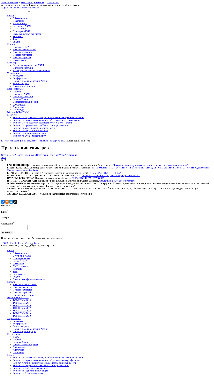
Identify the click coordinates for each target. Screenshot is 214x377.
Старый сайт (53, 2)
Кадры (16, 336)
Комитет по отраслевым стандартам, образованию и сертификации (46, 360)
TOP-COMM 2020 (22, 316)
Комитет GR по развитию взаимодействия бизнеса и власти (42, 122)
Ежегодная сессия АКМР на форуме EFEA (45, 140)
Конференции (20, 78)
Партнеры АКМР (21, 31)
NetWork (17, 91)
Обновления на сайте (23, 295)
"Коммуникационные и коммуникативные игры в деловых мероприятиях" (150, 165)
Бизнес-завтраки (21, 83)
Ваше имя (7, 205)
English (16, 41)
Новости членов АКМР (24, 49)
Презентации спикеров (47, 155)
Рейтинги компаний (23, 96)
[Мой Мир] (11, 202)
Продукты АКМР (21, 94)
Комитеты (12, 115)
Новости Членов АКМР (25, 284)
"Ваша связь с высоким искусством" (117, 181)
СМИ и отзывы (20, 28)
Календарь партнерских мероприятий (31, 70)
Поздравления (20, 60)
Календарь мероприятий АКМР (28, 65)
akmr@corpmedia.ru (29, 7)
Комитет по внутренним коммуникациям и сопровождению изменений (48, 117)
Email (4, 212)
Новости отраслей (22, 57)
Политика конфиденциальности (29, 279)
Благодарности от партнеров (27, 34)
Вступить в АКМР (22, 26)
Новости (11, 44)
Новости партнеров (22, 55)
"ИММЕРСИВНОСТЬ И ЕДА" (105, 173)
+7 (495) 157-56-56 (10, 7)
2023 (3, 157)
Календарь (12, 62)
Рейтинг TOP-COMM (18, 112)
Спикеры (31, 155)
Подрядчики (19, 104)
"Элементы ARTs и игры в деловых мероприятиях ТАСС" (111, 175)
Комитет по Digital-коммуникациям (30, 130)
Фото (61, 155)
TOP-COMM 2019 (22, 313)
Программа (21, 155)
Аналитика (18, 107)
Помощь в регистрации (24, 86)
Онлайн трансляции (23, 68)
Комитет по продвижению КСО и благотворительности (41, 125)
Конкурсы (18, 75)
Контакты (39, 2)
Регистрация (27, 2)
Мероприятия (14, 73)
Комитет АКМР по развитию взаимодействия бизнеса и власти (44, 363)
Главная (5, 140)
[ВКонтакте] (3, 202)
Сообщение (7, 223)
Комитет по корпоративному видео (30, 133)
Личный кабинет (9, 2)
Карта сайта (19, 274)
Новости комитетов (22, 52)
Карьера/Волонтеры (23, 99)
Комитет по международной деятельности (34, 128)
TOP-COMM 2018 (22, 310)
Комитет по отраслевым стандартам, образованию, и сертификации (46, 120)
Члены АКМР (20, 23)
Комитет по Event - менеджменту (29, 136)
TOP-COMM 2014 (22, 300)
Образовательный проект (25, 102)
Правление (18, 21)
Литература (18, 109)
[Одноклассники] (7, 202)
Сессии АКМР (8, 155)
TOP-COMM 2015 (22, 303)
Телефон (5, 217)
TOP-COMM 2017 (22, 308)
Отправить (7, 232)
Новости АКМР (21, 47)
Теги (15, 39)
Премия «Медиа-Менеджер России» (31, 81)
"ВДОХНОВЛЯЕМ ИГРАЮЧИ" (88, 178)
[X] (15, 202)
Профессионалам (15, 89)
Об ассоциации (20, 18)
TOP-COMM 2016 (22, 305)
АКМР (10, 15)
